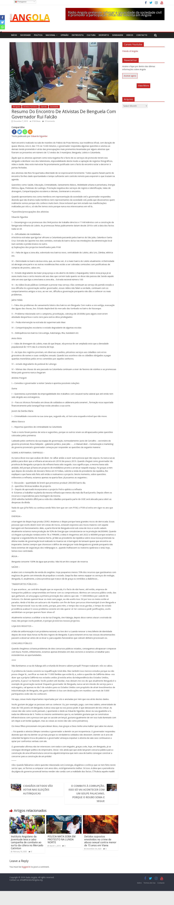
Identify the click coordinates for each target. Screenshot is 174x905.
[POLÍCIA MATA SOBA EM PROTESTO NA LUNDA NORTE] (64, 816)
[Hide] (1, 32)
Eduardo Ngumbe (39, 136)
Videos (129, 35)
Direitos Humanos (30, 106)
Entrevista (77, 35)
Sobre (139, 883)
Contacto (141, 35)
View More (143, 85)
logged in (26, 866)
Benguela (16, 106)
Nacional (50, 35)
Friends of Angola (130, 51)
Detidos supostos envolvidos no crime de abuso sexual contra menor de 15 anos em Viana (100, 841)
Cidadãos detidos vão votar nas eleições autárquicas (38, 789)
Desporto (104, 35)
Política (38, 35)
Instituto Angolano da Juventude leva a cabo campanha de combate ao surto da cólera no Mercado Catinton (27, 842)
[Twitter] (19, 131)
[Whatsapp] (24, 131)
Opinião (65, 35)
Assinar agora (130, 75)
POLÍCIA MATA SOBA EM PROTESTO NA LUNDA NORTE (61, 839)
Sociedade (25, 35)
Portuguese (21, 2)
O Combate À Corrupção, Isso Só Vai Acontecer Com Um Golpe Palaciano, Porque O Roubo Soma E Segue (87, 793)
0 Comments (49, 121)
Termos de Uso (150, 883)
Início (14, 35)
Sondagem (117, 35)
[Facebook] (14, 131)
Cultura (91, 35)
